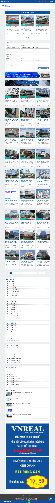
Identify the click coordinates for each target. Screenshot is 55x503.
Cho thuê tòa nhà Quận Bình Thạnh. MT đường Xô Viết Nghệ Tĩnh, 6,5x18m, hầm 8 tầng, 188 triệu (11, 242)
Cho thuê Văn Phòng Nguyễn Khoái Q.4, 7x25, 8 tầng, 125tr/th (11, 140)
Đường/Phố (8, 54)
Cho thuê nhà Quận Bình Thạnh (13, 291)
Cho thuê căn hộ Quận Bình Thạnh (13, 380)
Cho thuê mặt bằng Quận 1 (12, 303)
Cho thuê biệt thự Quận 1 (12, 325)
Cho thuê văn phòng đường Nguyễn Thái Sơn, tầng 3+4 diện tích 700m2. (11, 120)
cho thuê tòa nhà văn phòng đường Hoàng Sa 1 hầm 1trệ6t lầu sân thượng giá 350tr (11, 201)
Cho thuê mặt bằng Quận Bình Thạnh (14, 313)
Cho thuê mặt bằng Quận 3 (12, 307)
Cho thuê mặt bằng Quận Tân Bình (13, 315)
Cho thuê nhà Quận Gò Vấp (12, 295)
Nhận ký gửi (43, 1)
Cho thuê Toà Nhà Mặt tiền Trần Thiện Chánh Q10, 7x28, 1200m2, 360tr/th (43, 140)
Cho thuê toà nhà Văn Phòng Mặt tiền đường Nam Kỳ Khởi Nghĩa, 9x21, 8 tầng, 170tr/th (11, 160)
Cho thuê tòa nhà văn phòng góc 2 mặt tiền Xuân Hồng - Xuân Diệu (43, 221)
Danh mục (23, 45)
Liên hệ (51, 1)
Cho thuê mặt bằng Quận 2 (12, 305)
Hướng (7, 58)
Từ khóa (7, 45)
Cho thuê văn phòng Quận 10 (12, 354)
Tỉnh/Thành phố (38, 45)
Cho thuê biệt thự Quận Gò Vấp (13, 340)
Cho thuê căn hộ (11, 368)
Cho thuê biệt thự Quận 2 (12, 327)
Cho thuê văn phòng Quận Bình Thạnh (14, 358)
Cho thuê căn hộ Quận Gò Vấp (13, 384)
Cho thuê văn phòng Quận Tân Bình (14, 360)
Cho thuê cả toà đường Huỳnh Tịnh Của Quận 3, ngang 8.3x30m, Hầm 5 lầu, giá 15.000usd (27, 181)
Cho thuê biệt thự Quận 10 (12, 331)
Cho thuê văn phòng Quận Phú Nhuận (14, 356)
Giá (35, 58)
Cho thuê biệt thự (11, 323)
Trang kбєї (35, 272)
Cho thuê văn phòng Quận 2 (12, 349)
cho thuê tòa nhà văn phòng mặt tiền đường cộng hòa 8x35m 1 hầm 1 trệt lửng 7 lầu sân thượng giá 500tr (27, 201)
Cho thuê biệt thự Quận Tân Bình (13, 338)
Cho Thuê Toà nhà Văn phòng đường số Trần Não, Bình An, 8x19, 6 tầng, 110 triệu (43, 160)
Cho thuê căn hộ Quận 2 (11, 372)
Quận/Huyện (8, 49)
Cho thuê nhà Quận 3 (11, 285)
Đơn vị (7, 63)
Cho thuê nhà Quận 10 (11, 287)
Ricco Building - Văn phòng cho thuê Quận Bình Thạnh (11, 181)
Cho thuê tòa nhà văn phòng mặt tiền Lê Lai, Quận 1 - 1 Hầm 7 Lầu (26, 221)
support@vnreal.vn (21, 499)
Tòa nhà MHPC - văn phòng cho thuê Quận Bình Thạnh (43, 262)
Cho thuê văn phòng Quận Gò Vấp (13, 362)
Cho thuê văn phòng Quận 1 (12, 347)
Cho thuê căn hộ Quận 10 (12, 376)
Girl (8, 42)
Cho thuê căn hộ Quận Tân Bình (13, 382)
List (13, 42)
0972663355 (33, 501)
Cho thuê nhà (10, 279)
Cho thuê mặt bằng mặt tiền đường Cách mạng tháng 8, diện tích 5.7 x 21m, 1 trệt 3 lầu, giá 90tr (27, 242)
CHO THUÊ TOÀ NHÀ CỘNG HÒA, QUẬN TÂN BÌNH (26, 99)
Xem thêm (27, 37)
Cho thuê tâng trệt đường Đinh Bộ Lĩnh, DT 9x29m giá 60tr (27, 262)
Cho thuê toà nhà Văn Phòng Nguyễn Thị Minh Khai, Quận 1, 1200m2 (26, 160)
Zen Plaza (7, 98)
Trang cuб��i (41, 272)
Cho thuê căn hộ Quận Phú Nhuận (13, 378)
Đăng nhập (3, 1)
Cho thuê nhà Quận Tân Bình (12, 293)
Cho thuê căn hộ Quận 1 (11, 370)
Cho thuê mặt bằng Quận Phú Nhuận (14, 311)
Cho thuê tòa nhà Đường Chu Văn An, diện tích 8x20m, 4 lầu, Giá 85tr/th (12, 27)
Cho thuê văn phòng (12, 345)
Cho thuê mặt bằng (12, 301)
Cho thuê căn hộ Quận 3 (11, 374)
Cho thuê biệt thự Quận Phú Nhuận (13, 333)
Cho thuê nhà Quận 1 (11, 281)
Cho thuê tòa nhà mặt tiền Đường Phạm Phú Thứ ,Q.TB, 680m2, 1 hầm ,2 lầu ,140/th (27, 27)
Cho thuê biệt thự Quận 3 (12, 329)
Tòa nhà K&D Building (42, 241)
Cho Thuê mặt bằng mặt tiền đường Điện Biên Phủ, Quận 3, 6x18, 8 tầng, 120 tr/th (43, 120)
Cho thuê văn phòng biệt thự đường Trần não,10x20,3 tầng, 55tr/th (27, 120)
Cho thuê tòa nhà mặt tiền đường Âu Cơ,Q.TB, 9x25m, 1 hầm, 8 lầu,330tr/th (27, 140)
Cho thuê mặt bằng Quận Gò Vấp (13, 318)
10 (30, 272)
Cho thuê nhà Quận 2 (11, 283)
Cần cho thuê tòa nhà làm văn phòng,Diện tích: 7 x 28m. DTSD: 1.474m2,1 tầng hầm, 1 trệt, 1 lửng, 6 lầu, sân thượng (43, 201)
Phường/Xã (23, 49)
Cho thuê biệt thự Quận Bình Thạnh (14, 336)
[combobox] (42, 48)
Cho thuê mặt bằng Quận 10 (12, 309)
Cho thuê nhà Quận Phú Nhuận (13, 289)
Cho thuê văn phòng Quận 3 (12, 352)
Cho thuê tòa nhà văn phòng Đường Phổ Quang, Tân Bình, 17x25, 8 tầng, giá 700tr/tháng (43, 99)
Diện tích (22, 58)
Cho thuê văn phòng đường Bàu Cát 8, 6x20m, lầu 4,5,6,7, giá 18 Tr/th (42, 27)
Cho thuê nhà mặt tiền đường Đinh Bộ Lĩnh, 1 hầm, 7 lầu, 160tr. (11, 221)
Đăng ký (7, 1)
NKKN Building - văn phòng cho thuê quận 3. (43, 181)
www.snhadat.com (33, 499)
